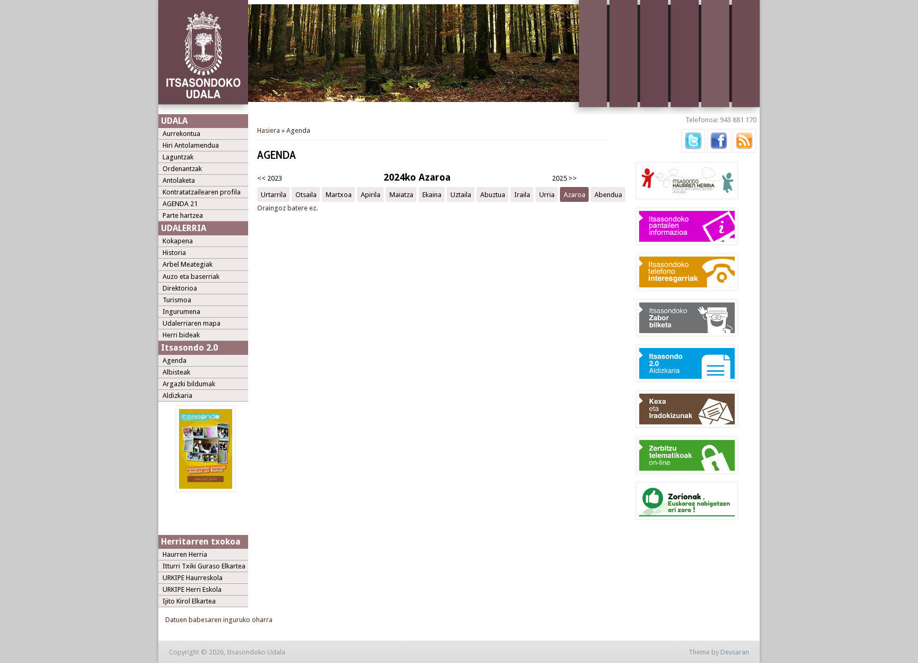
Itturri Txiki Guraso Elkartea (204, 566)
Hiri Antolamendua (191, 145)
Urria (547, 194)
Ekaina (431, 194)
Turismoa (177, 300)
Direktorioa (180, 288)
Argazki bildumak (189, 384)
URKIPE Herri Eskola (192, 589)
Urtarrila (273, 194)
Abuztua (492, 194)
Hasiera (268, 130)
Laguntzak (178, 157)
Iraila (522, 194)
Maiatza (401, 194)
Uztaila (460, 194)
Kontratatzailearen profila (202, 192)
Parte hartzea (183, 215)
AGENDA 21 (180, 204)
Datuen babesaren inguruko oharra (219, 620)
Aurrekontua (181, 134)
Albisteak (176, 372)
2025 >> (564, 178)
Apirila (370, 194)
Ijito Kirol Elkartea (189, 601)
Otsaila (306, 194)
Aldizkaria (177, 396)
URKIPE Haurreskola (193, 578)
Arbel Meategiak (187, 264)
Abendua (608, 194)
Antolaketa (179, 180)
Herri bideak (181, 335)
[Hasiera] (203, 112)
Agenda (174, 360)
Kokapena (178, 241)
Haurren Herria (185, 554)
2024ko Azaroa (417, 177)
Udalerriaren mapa (191, 323)
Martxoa (339, 194)
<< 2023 (269, 178)
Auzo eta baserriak (191, 276)
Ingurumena (181, 312)
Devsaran (734, 652)
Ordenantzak (182, 169)
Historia (174, 253)
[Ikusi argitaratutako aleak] (205, 490)
